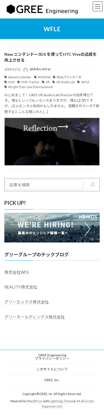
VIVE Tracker (30, 82)
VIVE (11, 82)
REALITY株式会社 (20, 286)
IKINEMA (44, 77)
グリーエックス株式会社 (26, 301)
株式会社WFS (16, 272)
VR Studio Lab (65, 82)
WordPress (34, 401)
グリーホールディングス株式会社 (34, 316)
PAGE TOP (95, 396)
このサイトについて (52, 369)
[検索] (92, 184)
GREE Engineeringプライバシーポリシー (52, 357)
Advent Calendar (19, 77)
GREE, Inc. (52, 380)
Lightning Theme (61, 401)
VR (48, 82)
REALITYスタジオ (69, 77)
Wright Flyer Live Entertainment (30, 87)
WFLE (85, 82)
